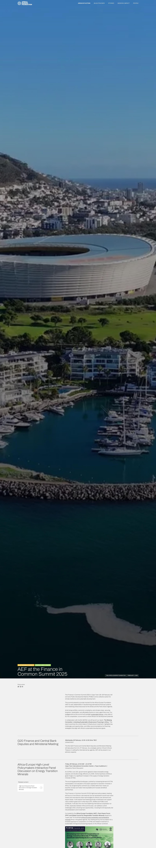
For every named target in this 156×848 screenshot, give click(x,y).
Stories (111, 3)
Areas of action (84, 3)
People (135, 3)
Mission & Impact (124, 3)
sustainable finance (97, 714)
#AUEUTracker (99, 3)
